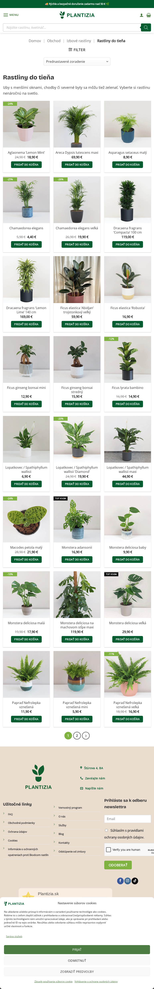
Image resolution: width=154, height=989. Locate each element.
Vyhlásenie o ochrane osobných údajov (96, 981)
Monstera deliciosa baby (127, 547)
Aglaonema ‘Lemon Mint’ (26, 153)
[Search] (146, 27)
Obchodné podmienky (21, 823)
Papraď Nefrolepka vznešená (26, 705)
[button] (11, 15)
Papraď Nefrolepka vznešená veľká (127, 705)
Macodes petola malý (26, 547)
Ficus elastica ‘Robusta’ (127, 308)
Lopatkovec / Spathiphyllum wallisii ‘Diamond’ (77, 469)
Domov (35, 40)
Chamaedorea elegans (26, 228)
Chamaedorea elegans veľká (77, 228)
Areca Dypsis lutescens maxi (77, 153)
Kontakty (64, 842)
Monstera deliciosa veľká (127, 623)
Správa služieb (14, 936)
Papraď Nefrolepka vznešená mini (77, 705)
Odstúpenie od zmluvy (72, 851)
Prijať (77, 950)
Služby (62, 825)
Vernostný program (70, 807)
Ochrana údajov (17, 831)
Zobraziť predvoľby (77, 972)
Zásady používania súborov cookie (53, 981)
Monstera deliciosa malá (26, 623)
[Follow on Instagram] (127, 881)
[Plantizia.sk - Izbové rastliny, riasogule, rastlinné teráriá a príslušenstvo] (77, 15)
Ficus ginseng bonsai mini (26, 388)
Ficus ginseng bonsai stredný (77, 390)
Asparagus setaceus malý (127, 153)
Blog (61, 834)
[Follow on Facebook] (120, 881)
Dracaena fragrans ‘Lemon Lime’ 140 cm (26, 310)
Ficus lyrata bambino (127, 388)
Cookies (12, 840)
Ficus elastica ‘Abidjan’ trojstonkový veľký (77, 310)
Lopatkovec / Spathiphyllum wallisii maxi (128, 469)
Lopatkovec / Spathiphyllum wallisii (26, 469)
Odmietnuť (77, 961)
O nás (62, 816)
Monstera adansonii (77, 547)
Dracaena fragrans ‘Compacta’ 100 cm (127, 230)
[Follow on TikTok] (135, 881)
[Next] (86, 735)
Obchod (54, 40)
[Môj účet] (142, 15)
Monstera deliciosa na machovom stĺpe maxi (77, 625)
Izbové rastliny (79, 40)
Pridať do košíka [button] (26, 164)
